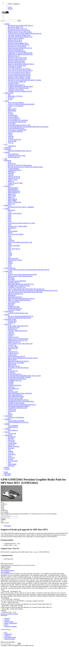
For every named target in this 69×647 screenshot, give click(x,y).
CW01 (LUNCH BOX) (15, 213)
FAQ (5, 632)
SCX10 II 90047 (12, 115)
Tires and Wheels (13, 461)
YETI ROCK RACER (14, 139)
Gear (9, 449)
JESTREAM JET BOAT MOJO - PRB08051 (21, 207)
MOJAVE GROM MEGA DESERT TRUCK (21, 64)
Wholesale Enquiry (9, 639)
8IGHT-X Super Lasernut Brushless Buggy (20, 276)
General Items (8, 435)
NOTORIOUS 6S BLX (15, 67)
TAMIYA (7, 208)
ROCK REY (11, 303)
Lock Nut (10, 453)
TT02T (10, 255)
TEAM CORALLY (10, 268)
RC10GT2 (11, 98)
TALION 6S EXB (13, 83)
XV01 (10, 265)
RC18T (10, 99)
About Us (7, 618)
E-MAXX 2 (11, 334)
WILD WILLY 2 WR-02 (15, 260)
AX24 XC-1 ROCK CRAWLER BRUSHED (21, 104)
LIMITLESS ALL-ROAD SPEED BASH (20, 53)
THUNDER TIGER (10, 319)
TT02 (9, 252)
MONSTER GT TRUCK (15, 96)
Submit (3, 519)
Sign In (3, 567)
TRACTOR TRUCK (14, 249)
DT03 (9, 220)
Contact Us (7, 635)
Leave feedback (5, 572)
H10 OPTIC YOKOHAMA (16, 417)
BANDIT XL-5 (12, 329)
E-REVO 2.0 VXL (13, 337)
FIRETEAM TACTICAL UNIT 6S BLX (20, 32)
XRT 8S (10, 414)
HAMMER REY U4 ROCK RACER (19, 286)
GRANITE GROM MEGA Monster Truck (20, 36)
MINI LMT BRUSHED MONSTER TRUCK (21, 298)
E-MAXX (11, 332)
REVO (10, 369)
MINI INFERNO (13, 189)
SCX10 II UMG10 (13, 117)
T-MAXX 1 (11, 387)
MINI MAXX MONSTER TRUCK (18, 361)
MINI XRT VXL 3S (14, 366)
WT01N (10, 263)
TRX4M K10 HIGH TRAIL (16, 403)
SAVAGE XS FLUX (14, 178)
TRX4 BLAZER (13, 392)
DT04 (9, 221)
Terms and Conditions (10, 626)
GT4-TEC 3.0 (12, 345)
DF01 (9, 215)
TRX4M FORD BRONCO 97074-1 (18, 400)
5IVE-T (10, 273)
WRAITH (11, 136)
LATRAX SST (12, 355)
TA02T (10, 239)
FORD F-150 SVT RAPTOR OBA (18, 339)
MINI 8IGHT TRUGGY (15, 297)
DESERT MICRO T (14, 282)
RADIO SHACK (13, 427)
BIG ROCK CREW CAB (15, 27)
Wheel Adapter (12, 464)
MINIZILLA (11, 171)
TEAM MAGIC (9, 311)
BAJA (10, 162)
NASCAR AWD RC (14, 302)
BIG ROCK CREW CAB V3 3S (17, 28)
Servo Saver (11, 457)
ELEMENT (7, 149)
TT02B (10, 253)
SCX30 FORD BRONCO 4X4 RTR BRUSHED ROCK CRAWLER (28, 126)
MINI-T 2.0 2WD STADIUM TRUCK (19, 300)
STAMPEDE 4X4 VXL (15, 380)
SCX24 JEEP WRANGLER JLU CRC (19, 125)
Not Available (5, 512)
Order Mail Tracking (10, 637)
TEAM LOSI (8, 271)
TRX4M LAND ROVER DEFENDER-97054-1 (22, 404)
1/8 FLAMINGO (13, 430)
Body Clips (11, 440)
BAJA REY (11, 279)
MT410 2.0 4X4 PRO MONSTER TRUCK (20, 316)
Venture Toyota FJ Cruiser (15, 183)
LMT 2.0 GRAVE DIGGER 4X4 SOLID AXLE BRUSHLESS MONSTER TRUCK (33, 290)
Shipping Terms (8, 621)
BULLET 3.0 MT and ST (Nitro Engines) (20, 165)
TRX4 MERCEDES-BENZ (16, 396)
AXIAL (6, 101)
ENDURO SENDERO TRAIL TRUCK (19, 151)
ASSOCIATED (8, 93)
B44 (9, 94)
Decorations (11, 465)
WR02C (10, 261)
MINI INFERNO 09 (14, 191)
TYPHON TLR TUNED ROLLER (18, 88)
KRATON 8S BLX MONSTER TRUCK (20, 48)
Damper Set (11, 445)
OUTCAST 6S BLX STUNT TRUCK (19, 72)
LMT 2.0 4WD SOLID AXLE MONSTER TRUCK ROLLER (26, 289)
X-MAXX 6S (12, 409)
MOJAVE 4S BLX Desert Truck (17, 57)
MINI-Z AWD (12, 196)
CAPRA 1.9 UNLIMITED (15, 106)
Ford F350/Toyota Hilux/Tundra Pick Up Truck (21, 223)
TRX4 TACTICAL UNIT (15, 398)
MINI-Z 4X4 (11, 194)
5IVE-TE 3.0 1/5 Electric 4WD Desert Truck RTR (22, 274)
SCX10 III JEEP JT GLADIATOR (18, 120)
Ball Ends (10, 438)
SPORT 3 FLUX (13, 179)
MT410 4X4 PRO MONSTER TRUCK (19, 318)
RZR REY (11, 305)
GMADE (7, 152)
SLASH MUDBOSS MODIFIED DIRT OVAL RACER (24, 375)
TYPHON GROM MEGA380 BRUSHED (20, 86)
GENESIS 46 (12, 146)
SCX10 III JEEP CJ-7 (14, 118)
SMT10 (10, 133)
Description (7, 526)
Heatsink (10, 451)
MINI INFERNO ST (14, 192)
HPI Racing (7, 160)
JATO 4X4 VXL (13, 351)
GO (19, 20)
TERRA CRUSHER (14, 245)
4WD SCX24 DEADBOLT (16, 102)
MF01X (10, 232)
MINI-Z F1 (11, 197)
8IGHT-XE (11, 277)
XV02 (10, 266)
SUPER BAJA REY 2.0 (15, 308)
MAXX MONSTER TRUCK (16, 356)
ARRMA (7, 24)
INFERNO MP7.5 (13, 188)
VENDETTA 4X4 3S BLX (16, 90)
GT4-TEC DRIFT (13, 347)
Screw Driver (12, 454)
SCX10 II (10, 114)
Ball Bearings (12, 437)
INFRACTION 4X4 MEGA (16, 38)
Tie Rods (10, 459)
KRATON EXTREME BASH (17, 51)
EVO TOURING (13, 425)
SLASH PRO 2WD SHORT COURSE (19, 377)
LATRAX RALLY (13, 353)
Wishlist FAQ (8, 634)
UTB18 (10, 134)
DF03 (9, 218)
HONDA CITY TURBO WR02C (17, 226)
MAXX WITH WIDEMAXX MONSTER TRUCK (23, 358)
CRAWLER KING (13, 168)
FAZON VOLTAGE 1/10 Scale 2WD (19, 30)
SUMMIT (11, 382)
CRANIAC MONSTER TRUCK (17, 330)
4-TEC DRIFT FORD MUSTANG (18, 326)
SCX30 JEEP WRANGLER (16, 128)
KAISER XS (11, 322)
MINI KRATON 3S (13, 56)
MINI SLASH (12, 364)
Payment (6, 620)
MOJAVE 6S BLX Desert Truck (17, 59)
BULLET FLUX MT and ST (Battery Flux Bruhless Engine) (25, 167)
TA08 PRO (11, 241)
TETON (10, 390)
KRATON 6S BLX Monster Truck (18, 43)
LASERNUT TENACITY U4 (16, 287)
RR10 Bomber (12, 110)
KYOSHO (7, 186)
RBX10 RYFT (12, 109)
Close (8, 567)
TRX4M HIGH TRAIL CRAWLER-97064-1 (21, 401)
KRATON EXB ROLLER (15, 49)
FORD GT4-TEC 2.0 (14, 342)
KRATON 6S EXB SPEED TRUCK (18, 45)
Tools (9, 462)
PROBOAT (7, 205)
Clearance (7, 469)
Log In (10, 7)
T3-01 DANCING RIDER (15, 234)
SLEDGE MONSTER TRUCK (17, 379)
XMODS (7, 424)
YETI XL (11, 143)
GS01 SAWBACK (13, 154)
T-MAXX (11, 384)
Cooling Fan (11, 441)
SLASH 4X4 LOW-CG (15, 374)
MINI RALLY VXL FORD (16, 363)
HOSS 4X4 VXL (13, 348)
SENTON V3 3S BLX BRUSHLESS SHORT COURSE (24, 80)
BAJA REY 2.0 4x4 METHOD (17, 281)
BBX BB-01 (11, 210)
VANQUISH (8, 416)
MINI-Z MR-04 (12, 199)
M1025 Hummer (12, 231)
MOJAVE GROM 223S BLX (16, 62)
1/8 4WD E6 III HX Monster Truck (18, 313)
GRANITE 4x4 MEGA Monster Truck (19, 35)
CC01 (9, 212)
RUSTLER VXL (13, 371)
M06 (9, 229)
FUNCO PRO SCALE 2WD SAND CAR (20, 343)
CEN (5, 144)
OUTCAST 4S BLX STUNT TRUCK (19, 69)
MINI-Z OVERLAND (14, 202)
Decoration (11, 448)
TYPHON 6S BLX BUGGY (16, 85)
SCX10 (10, 112)
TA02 (9, 237)
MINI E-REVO (12, 359)
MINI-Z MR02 (12, 200)
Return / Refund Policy (10, 623)
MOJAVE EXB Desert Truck (16, 61)
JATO (9, 350)
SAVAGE (11, 175)
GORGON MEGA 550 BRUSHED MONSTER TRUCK (24, 33)
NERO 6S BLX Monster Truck (17, 65)
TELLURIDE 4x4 (13, 388)
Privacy (6, 625)
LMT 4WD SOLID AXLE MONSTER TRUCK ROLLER (25, 292)
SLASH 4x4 (11, 372)
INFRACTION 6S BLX (15, 40)
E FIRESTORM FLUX (15, 170)
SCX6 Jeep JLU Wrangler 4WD (17, 130)
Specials (6, 467)
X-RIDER (7, 428)
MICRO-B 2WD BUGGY (15, 294)
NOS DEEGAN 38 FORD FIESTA (18, 367)
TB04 (9, 244)
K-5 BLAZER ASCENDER (16, 420)
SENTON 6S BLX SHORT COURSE (19, 78)
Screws (10, 456)
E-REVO (10, 335)
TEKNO (6, 314)
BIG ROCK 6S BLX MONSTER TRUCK (20, 25)
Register (10, 8)
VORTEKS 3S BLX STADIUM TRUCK (20, 91)
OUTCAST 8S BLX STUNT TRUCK (19, 73)
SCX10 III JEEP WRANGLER (17, 122)
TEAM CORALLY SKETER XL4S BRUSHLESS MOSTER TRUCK (28, 269)
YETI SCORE (12, 141)
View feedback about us (7, 570)
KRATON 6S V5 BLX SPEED (17, 46)
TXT (9, 257)
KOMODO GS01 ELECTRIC (17, 155)
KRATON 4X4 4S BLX (15, 41)
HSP (5, 159)
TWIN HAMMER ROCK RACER (18, 422)
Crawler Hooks (12, 443)
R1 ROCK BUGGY (14, 157)
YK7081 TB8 (12, 433)
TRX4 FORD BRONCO (15, 395)
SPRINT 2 (11, 181)
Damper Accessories (13, 446)
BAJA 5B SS (12, 163)
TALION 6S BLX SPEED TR (17, 81)
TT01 (9, 250)
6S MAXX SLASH (13, 327)
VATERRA (7, 419)
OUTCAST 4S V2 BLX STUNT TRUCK (20, 70)
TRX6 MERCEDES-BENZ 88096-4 (18, 406)
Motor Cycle (11, 204)
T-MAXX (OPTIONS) (14, 385)
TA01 (9, 236)
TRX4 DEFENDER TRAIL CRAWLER (20, 393)
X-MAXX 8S (12, 411)
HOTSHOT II (12, 228)
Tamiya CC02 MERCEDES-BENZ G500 (20, 242)
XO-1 (9, 412)
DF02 (9, 216)
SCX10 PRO (11, 123)
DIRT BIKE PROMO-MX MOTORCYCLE (21, 284)
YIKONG (7, 432)
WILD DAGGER (13, 258)
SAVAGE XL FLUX (14, 176)
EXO (9, 107)
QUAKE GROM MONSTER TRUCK (19, 75)
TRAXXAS (7, 324)
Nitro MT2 (11, 173)
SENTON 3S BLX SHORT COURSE (19, 77)
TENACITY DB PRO (14, 310)
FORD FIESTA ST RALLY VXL (17, 340)
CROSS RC (7, 147)
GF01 (9, 224)
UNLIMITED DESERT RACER (17, 408)
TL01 (9, 247)
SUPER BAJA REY (14, 306)
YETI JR (10, 138)
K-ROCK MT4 (12, 321)
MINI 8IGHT (12, 295)
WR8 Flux (11, 184)
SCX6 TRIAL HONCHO (15, 131)
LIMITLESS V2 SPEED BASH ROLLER (20, 54)
